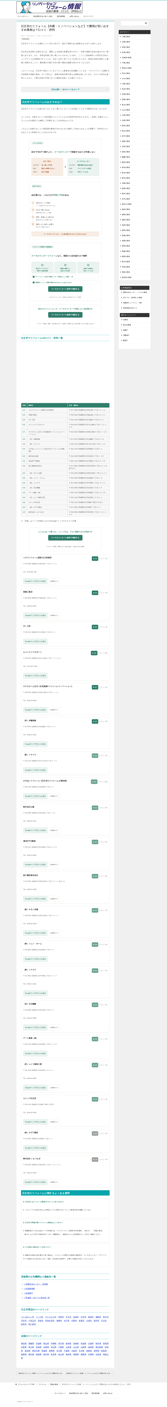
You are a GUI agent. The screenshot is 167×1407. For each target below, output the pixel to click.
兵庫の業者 (126, 52)
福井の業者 (126, 209)
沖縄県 (53, 1343)
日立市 (104, 1321)
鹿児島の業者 (126, 277)
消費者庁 (126, 335)
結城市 (76, 1317)
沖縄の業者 (126, 183)
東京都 (31, 1354)
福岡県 (76, 1354)
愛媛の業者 (126, 157)
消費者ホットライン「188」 (133, 303)
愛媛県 (31, 1343)
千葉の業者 (126, 63)
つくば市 (39, 1317)
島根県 (24, 1354)
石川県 (59, 1351)
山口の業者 (126, 110)
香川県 (31, 1347)
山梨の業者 (126, 120)
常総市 (40, 1321)
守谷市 (24, 1321)
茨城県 (38, 1343)
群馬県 (106, 1343)
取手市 (106, 1317)
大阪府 (74, 1351)
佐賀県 (46, 1347)
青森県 (44, 1351)
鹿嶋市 (98, 1317)
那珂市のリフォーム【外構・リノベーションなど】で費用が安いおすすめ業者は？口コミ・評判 (42, 1373)
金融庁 (125, 330)
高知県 (38, 1347)
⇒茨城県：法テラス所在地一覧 (37, 1298)
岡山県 (46, 1343)
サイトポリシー (23, 16)
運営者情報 (61, 16)
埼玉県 (53, 1347)
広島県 (24, 1347)
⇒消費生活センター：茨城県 (36, 1284)
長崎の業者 (126, 241)
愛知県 (24, 1343)
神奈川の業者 (126, 204)
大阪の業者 (126, 84)
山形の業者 (126, 115)
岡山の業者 (126, 131)
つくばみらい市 (27, 1317)
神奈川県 (36, 1351)
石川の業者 (126, 199)
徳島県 (38, 1354)
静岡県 (52, 1351)
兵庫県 (91, 1354)
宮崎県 (76, 1343)
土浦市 (89, 1321)
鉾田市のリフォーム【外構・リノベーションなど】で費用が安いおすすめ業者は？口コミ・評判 (90, 1373)
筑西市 (81, 1321)
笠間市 (61, 1317)
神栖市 (59, 1321)
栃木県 (46, 1354)
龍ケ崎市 (32, 1324)
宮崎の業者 (126, 99)
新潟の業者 (126, 167)
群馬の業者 (126, 230)
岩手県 (61, 1343)
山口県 (76, 1347)
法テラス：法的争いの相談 (132, 297)
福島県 (83, 1354)
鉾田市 (24, 1324)
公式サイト (54, 581)
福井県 (68, 1354)
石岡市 (74, 1321)
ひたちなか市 (50, 1317)
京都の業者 (126, 42)
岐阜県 (68, 1343)
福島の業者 (126, 220)
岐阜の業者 (126, 126)
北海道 (98, 1354)
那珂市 (96, 1321)
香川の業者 (126, 262)
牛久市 (68, 1317)
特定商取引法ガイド (130, 308)
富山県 (61, 1354)
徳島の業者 (126, 152)
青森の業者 (126, 251)
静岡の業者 (126, 256)
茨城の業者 (25, 39)
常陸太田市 (50, 1321)
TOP (26, 1384)
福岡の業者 (126, 214)
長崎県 (89, 1351)
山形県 (68, 1347)
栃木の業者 (126, 178)
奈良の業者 (126, 89)
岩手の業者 (126, 136)
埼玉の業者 (126, 73)
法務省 (125, 320)
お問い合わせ (74, 16)
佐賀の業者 (126, 47)
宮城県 (83, 1343)
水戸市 (66, 1321)
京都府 (91, 1343)
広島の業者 (126, 146)
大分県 (81, 1351)
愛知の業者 (126, 162)
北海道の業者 (126, 57)
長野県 (96, 1351)
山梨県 (83, 1347)
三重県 (61, 1347)
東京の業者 (126, 173)
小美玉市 (32, 1321)
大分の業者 (126, 78)
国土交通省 (127, 325)
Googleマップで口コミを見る (35, 581)
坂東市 (91, 1317)
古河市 (83, 1317)
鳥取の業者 (126, 272)
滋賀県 (91, 1347)
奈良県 (53, 1354)
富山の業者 (126, 105)
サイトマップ (88, 16)
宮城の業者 (126, 94)
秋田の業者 (126, 225)
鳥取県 (104, 1351)
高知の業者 (126, 267)
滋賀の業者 (126, 188)
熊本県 (98, 1343)
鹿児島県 (99, 1347)
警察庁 (125, 340)
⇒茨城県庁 (28, 1293)
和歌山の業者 (126, 68)
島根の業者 (126, 141)
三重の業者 (126, 36)
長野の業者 (126, 246)
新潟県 (27, 1351)
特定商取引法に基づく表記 (42, 16)
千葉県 (66, 1351)
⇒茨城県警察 (29, 1289)
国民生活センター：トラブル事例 (135, 292)
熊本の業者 (126, 193)
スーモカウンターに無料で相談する (65, 289)
